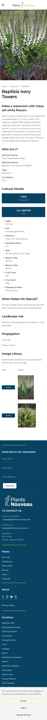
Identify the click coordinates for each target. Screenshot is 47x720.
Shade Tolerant (9, 679)
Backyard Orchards (11, 627)
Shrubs (5, 570)
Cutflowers (7, 561)
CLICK (8, 387)
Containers (7, 636)
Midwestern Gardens (12, 657)
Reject (23, 708)
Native (5, 661)
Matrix (5, 653)
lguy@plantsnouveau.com (15, 528)
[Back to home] (23, 5)
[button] (3, 5)
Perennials (7, 566)
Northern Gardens (10, 666)
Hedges (5, 649)
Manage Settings (23, 715)
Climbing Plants (9, 631)
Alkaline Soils (8, 623)
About (5, 589)
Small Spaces (8, 683)
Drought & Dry (9, 640)
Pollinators (7, 670)
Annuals (6, 557)
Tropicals (6, 579)
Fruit (4, 644)
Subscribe (10, 486)
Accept (23, 701)
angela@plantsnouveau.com (17, 519)
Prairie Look (7, 674)
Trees (4, 574)
